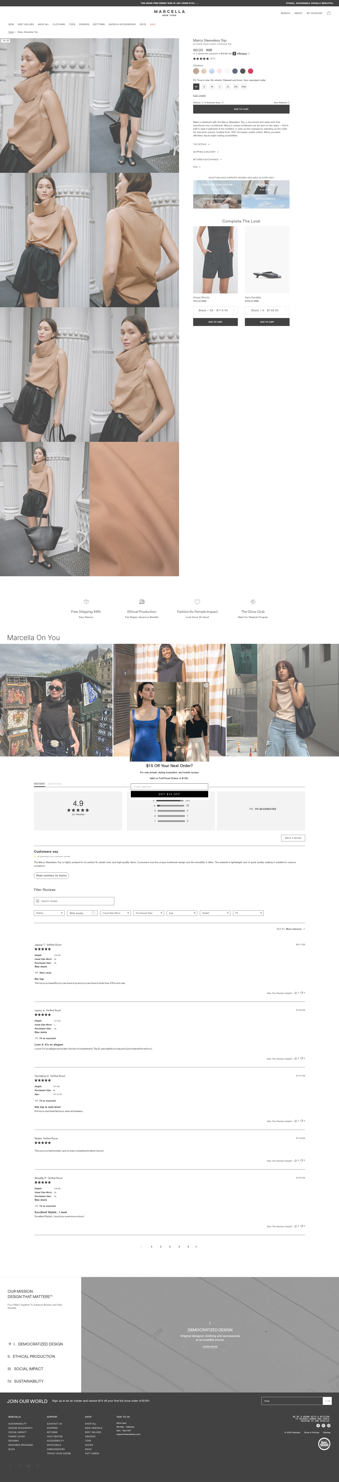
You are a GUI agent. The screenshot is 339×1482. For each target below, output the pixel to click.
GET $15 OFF (169, 794)
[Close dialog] (206, 685)
